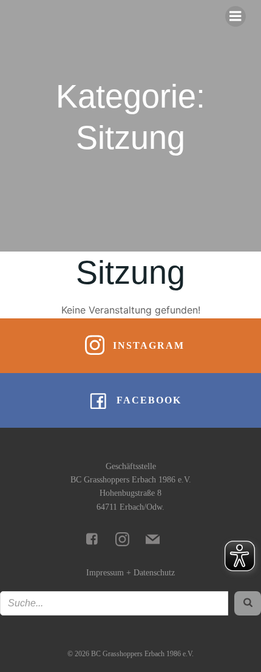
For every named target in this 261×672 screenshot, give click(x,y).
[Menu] (235, 16)
